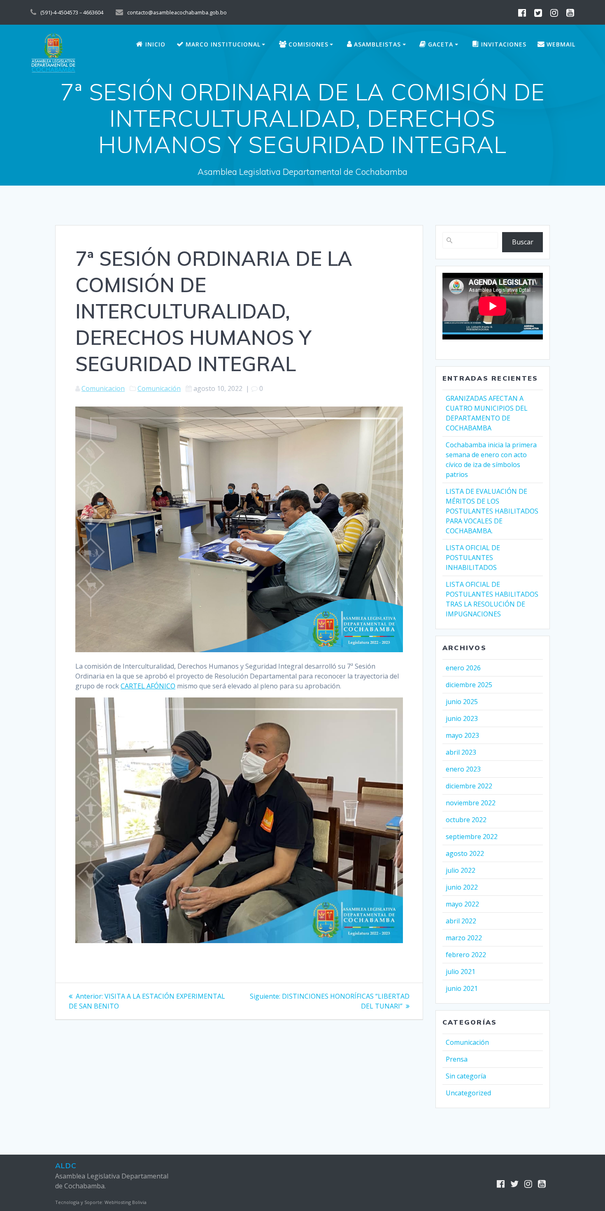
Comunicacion (103, 388)
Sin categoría (466, 1076)
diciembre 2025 (469, 684)
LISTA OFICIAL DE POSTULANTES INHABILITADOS (473, 557)
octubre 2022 (466, 819)
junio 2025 (462, 701)
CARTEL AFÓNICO (148, 685)
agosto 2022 (465, 853)
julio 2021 (460, 971)
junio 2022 (462, 887)
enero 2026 (463, 667)
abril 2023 (461, 752)
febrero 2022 (466, 954)
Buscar (522, 241)
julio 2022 (460, 870)
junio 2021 (462, 988)
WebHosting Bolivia (126, 1202)
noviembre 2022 (471, 802)
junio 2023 (462, 718)
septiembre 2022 (472, 836)
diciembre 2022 (469, 785)
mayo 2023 (462, 735)
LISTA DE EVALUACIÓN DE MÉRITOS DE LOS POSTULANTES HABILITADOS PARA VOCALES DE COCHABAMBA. (492, 511)
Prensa (457, 1059)
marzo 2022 (464, 937)
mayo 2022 (462, 904)
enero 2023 (463, 769)
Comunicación (159, 388)
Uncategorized (468, 1092)
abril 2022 (461, 920)
